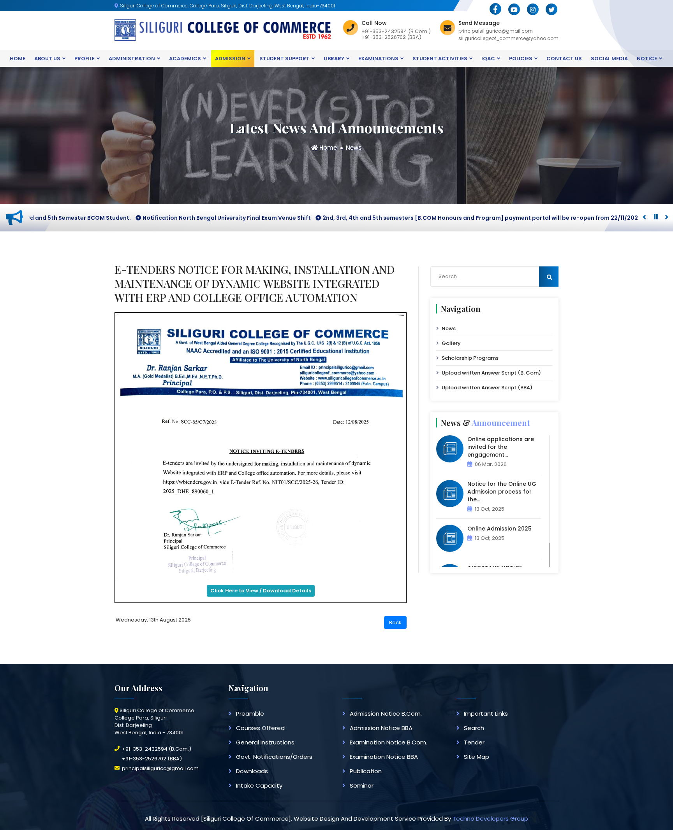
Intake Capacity (259, 785)
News (354, 147)
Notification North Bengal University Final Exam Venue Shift (181, 218)
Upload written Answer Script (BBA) (487, 387)
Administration (132, 58)
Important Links (486, 713)
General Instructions (265, 742)
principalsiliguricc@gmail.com (160, 768)
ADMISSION (230, 58)
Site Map (476, 757)
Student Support (284, 58)
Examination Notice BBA (384, 757)
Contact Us (564, 58)
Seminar (361, 785)
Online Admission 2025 (499, 528)
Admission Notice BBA (381, 728)
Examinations (378, 58)
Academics (185, 58)
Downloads (252, 771)
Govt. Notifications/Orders (274, 757)
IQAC (488, 58)
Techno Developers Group (490, 818)
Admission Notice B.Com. (386, 713)
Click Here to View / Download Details (260, 590)
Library (334, 58)
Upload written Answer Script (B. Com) (491, 372)
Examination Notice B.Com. (388, 742)
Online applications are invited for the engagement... (500, 447)
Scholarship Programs (470, 358)
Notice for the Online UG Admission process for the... (501, 491)
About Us (47, 58)
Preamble (250, 713)
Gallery (451, 343)
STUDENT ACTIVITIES (439, 58)
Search (474, 728)
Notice (647, 58)
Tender (474, 742)
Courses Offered (260, 728)
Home (17, 58)
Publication (366, 771)
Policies (520, 58)
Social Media (609, 58)
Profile (84, 58)
